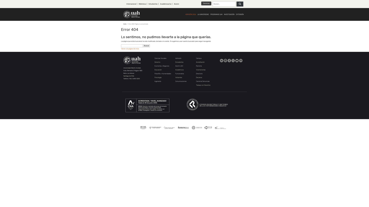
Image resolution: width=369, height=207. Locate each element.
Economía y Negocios (162, 66)
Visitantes (178, 77)
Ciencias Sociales (160, 58)
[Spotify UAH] (241, 60)
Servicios (206, 3)
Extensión (240, 14)
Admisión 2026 (190, 14)
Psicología (158, 77)
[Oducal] (221, 127)
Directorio (199, 74)
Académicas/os (165, 4)
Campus (199, 58)
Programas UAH (216, 14)
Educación (158, 70)
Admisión (178, 58)
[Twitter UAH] (233, 60)
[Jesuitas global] (197, 127)
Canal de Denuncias (203, 81)
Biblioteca (142, 4)
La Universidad (203, 14)
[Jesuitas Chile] (183, 127)
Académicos (179, 70)
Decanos (199, 77)
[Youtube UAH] (237, 60)
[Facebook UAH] (229, 60)
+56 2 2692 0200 (134, 79)
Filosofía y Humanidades (163, 74)
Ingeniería (158, 81)
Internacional (131, 4)
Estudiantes (153, 4)
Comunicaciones (181, 81)
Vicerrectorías (201, 70)
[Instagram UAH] (226, 60)
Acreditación (200, 62)
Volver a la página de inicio (130, 49)
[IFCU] (208, 127)
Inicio (124, 24)
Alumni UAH (179, 66)
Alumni (176, 4)
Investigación (229, 14)
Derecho (157, 62)
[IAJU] (155, 127)
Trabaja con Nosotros (203, 85)
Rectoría (199, 66)
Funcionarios (179, 74)
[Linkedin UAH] (222, 60)
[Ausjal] (143, 127)
